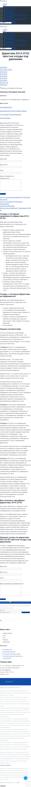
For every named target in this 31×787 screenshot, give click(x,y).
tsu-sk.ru (2, 681)
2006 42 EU (3, 84)
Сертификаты (6, 641)
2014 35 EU (3, 78)
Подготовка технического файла (11, 654)
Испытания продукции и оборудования (13, 111)
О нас (4, 635)
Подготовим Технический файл (10, 114)
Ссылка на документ (5, 765)
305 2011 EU (4, 82)
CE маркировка (5, 118)
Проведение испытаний (9, 651)
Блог (4, 637)
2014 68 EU (3, 80)
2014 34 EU (3, 76)
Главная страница (7, 633)
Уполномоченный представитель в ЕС (13, 656)
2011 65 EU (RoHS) (6, 69)
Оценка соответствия (7, 206)
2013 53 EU (3, 72)
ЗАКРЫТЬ (3, 785)
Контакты (5, 639)
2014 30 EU (3, 74)
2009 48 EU (3, 67)
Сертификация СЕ (6, 107)
